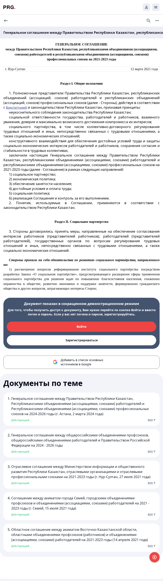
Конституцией (16, 107)
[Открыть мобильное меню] (156, 7)
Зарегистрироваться (81, 340)
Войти (81, 327)
